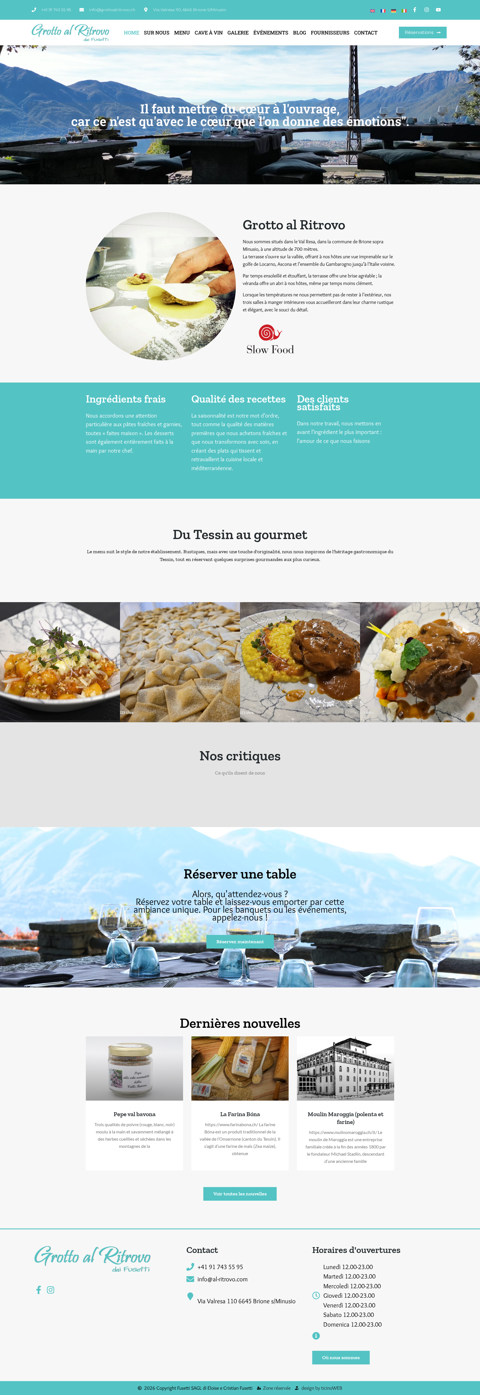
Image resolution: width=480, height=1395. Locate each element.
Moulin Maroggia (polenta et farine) (346, 1118)
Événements (270, 32)
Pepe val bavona (135, 1114)
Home (131, 32)
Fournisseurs (330, 32)
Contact (366, 32)
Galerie (238, 32)
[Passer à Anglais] (372, 10)
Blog (299, 32)
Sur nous (156, 32)
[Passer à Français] (383, 10)
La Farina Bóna (240, 1114)
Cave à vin (209, 32)
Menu (182, 32)
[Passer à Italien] (404, 10)
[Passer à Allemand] (393, 10)
